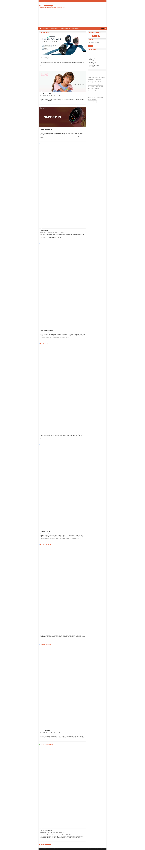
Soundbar (90, 81)
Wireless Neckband (91, 97)
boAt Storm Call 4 (45, 531)
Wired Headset (91, 88)
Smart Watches (98, 79)
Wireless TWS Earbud (92, 101)
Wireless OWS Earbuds (92, 99)
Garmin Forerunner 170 (46, 129)
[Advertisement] (72, 19)
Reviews (89, 77)
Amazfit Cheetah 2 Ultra (46, 330)
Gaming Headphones (92, 72)
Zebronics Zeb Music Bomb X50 (94, 52)
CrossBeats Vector (92, 55)
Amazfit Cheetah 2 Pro (46, 430)
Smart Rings (101, 77)
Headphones (100, 72)
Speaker (95, 81)
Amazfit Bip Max (44, 631)
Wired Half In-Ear (91, 86)
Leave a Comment (55, 95)
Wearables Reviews (54, 28)
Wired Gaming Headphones (99, 84)
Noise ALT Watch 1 (45, 230)
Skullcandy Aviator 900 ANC (94, 65)
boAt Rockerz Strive (92, 62)
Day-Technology (46, 6)
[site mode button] (102, 28)
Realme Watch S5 (45, 731)
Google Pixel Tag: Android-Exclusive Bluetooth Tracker (97, 59)
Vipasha (49, 58)
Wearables (90, 84)
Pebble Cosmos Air (45, 57)
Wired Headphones (99, 86)
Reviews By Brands (46, 28)
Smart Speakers (91, 79)
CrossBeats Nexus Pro (46, 830)
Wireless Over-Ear (100, 97)
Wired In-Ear (97, 88)
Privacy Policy (103, 848)
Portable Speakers (98, 75)
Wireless (96, 90)
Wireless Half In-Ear (91, 95)
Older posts (43, 844)
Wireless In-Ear (99, 95)
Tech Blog (100, 81)
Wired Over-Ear (91, 90)
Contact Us (94, 848)
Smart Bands (95, 77)
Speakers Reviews (74, 28)
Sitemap (98, 848)
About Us (89, 848)
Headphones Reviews (64, 28)
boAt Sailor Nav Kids (45, 94)
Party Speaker (90, 75)
